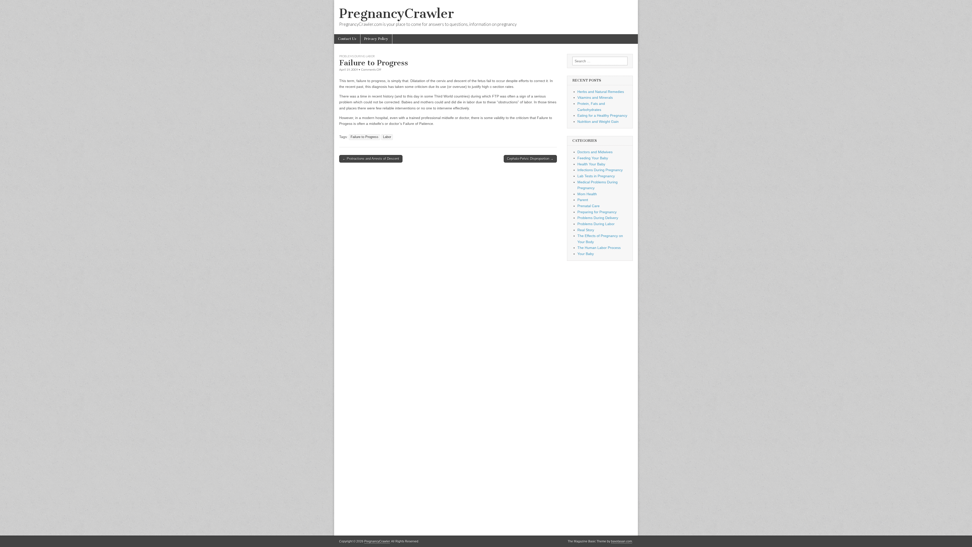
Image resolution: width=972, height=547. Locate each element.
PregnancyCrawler (396, 13)
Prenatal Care (588, 206)
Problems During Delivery (597, 218)
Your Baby (585, 254)
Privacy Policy (376, 39)
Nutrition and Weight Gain (598, 122)
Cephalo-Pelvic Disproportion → (530, 159)
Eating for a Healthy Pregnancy (602, 115)
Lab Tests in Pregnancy (596, 176)
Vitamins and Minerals (595, 97)
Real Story (585, 230)
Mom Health (587, 194)
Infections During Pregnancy (600, 170)
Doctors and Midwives (595, 152)
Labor (387, 137)
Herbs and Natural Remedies (600, 92)
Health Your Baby (591, 164)
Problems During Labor (357, 56)
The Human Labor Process (599, 248)
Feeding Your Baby (592, 158)
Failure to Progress (364, 137)
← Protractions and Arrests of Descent (370, 159)
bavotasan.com (621, 541)
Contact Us (347, 39)
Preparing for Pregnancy (597, 212)
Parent (582, 200)
